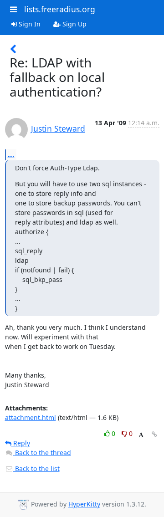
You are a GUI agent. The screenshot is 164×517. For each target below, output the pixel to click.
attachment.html (30, 417)
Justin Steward (58, 128)
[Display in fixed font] (141, 435)
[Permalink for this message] (154, 434)
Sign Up (74, 24)
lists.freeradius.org (59, 9)
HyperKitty (84, 504)
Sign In (29, 24)
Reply (20, 443)
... (11, 154)
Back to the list (36, 468)
